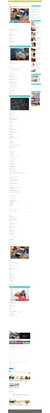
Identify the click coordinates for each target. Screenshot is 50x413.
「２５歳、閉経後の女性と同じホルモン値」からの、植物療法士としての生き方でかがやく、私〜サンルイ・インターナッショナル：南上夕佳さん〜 (38, 64)
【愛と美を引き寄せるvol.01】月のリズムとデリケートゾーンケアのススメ (35, 7)
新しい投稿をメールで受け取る (12, 367)
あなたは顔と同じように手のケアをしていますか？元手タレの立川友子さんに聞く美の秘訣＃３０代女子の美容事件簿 (38, 44)
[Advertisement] (19, 26)
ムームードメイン (11, 174)
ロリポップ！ (11, 185)
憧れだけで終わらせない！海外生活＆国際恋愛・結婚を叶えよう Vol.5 (35, 10)
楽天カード (11, 221)
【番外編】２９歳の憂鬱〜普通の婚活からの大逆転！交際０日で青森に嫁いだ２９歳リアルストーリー (38, 49)
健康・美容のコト (25, 1)
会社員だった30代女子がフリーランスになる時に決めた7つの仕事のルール (35, 14)
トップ (9, 410)
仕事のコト (18, 1)
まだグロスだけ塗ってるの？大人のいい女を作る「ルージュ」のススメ (38, 58)
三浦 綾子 (14, 393)
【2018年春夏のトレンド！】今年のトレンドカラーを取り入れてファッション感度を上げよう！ (35, 12)
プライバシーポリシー (31, 410)
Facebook (21, 397)
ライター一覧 (16, 410)
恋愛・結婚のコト (34, 1)
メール (10, 357)
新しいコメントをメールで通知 (12, 366)
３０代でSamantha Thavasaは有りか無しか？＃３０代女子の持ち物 (38, 23)
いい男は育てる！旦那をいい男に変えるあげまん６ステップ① (38, 53)
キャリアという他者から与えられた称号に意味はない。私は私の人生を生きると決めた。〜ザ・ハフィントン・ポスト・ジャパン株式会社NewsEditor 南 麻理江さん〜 (38, 39)
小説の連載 (39, 1)
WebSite (18, 397)
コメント (10, 349)
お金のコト (22, 1)
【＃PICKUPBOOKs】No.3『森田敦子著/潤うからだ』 (38, 69)
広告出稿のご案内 (26, 410)
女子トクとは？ (12, 410)
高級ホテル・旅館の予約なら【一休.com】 (14, 156)
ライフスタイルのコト (30, 1)
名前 (9, 355)
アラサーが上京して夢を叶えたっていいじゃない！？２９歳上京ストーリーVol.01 (38, 28)
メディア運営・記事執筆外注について (21, 410)
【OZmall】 (11, 139)
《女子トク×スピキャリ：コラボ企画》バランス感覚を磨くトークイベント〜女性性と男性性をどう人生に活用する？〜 (35, 17)
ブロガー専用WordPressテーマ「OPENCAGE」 (15, 192)
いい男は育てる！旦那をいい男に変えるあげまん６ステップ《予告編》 (38, 33)
